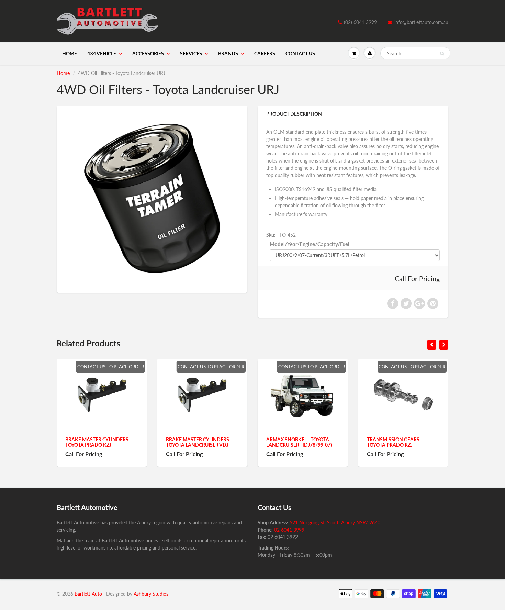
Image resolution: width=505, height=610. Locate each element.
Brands (228, 53)
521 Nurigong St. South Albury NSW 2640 (335, 522)
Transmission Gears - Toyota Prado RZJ (306, 442)
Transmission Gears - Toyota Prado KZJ (407, 442)
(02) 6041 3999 (360, 22)
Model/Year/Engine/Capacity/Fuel (309, 244)
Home (69, 53)
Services (191, 53)
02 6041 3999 (289, 530)
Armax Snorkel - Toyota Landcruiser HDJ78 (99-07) (211, 442)
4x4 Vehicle (101, 53)
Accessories (148, 53)
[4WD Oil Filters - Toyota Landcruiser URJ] (152, 198)
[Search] (442, 53)
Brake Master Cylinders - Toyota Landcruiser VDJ (111, 442)
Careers (264, 53)
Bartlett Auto (88, 594)
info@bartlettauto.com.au (421, 22)
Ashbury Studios (151, 594)
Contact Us (300, 53)
